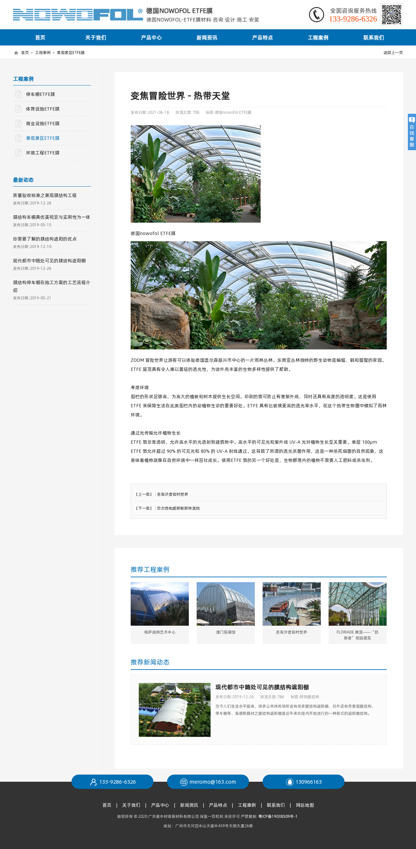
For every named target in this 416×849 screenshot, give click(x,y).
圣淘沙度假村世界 (172, 494)
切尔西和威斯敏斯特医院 (178, 508)
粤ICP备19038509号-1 (278, 816)
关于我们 (95, 37)
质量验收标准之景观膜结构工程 (45, 195)
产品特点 (262, 37)
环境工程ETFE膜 (42, 153)
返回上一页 (393, 52)
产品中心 (151, 37)
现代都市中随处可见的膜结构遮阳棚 (262, 687)
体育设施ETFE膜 (42, 109)
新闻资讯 (207, 37)
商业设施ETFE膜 (42, 123)
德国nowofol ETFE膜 (233, 112)
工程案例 (318, 37)
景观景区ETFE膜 (71, 52)
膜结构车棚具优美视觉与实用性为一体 (51, 217)
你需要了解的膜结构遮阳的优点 (45, 239)
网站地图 (305, 805)
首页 (40, 37)
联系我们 (373, 37)
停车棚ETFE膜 (40, 94)
